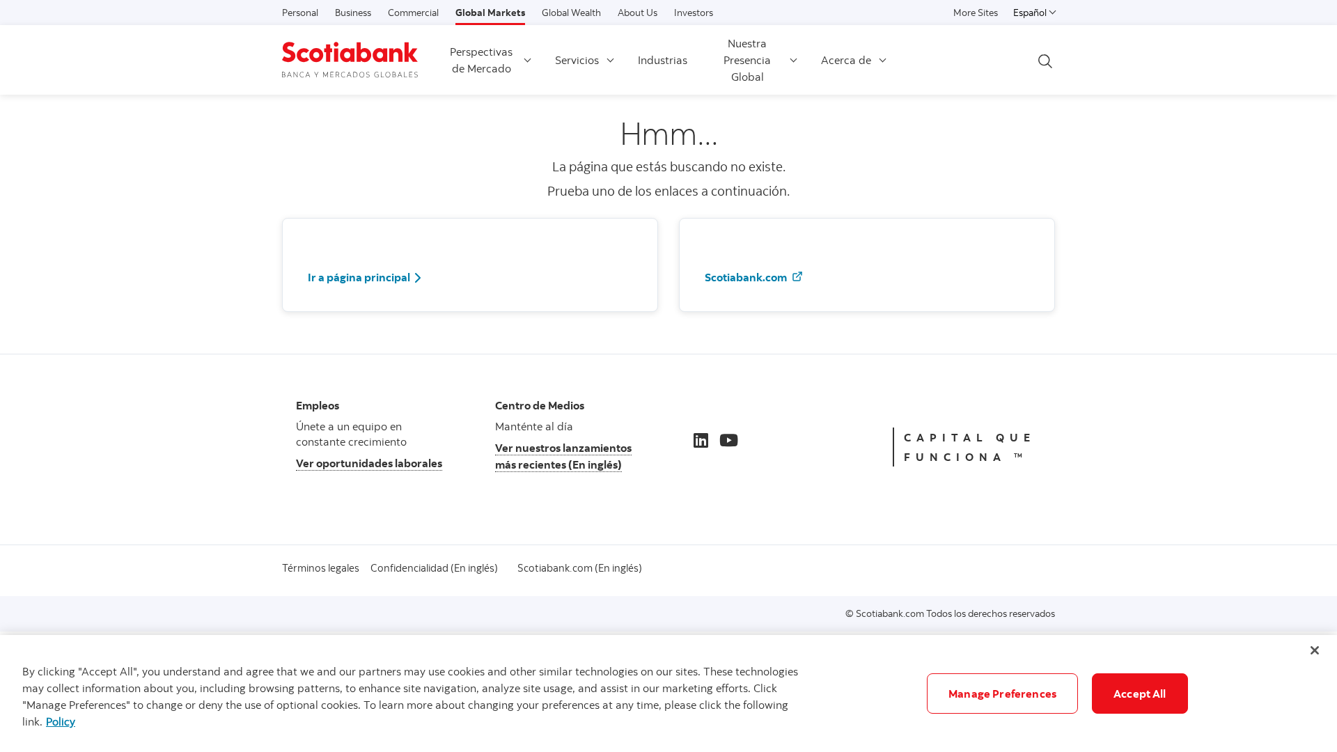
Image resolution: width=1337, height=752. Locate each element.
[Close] (1314, 650)
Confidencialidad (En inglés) (434, 567)
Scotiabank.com (747, 277)
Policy (60, 721)
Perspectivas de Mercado (481, 60)
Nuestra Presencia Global (747, 60)
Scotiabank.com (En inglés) (579, 567)
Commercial (413, 12)
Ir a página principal (359, 277)
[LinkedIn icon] (701, 440)
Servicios (577, 60)
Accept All (1139, 693)
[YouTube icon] (728, 440)
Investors (693, 12)
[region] (668, 693)
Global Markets (490, 12)
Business (353, 12)
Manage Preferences (1002, 693)
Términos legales (320, 567)
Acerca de (846, 60)
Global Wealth (571, 12)
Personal (300, 12)
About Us (637, 12)
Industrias (662, 60)
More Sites (975, 12)
